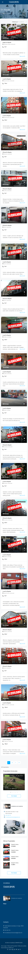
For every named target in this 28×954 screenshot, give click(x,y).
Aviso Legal (3, 945)
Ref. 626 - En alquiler (21, 245)
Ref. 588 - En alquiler (21, 501)
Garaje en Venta (14, 862)
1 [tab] (11, 793)
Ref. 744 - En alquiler (21, 428)
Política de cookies (22, 945)
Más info (22, 56)
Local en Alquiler (7, 79)
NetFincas (11, 947)
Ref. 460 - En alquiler (21, 62)
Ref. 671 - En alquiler (21, 26)
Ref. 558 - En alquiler (21, 538)
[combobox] (22, 21)
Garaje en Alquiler (7, 42)
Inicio (3, 13)
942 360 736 (8, 815)
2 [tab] (13, 793)
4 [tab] (18, 793)
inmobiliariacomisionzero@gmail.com (13, 817)
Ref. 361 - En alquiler (21, 99)
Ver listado (14, 796)
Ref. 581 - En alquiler (21, 282)
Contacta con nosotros (16, 898)
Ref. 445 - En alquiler (21, 355)
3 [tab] (16, 793)
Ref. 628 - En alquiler (21, 465)
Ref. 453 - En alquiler (21, 613)
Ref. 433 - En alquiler (21, 723)
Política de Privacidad (12, 945)
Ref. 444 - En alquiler (21, 686)
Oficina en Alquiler (7, 152)
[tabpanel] (14, 782)
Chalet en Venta (14, 844)
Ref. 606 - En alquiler (21, 172)
